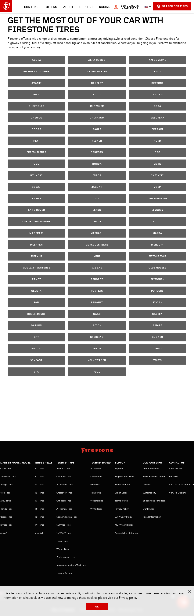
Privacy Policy (122, 509)
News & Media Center (154, 477)
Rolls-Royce (36, 314)
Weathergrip (96, 501)
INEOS (97, 175)
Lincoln (157, 210)
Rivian (157, 302)
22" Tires (39, 469)
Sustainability (149, 493)
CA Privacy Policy (123, 517)
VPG (36, 372)
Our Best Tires (63, 477)
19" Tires (39, 485)
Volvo (157, 360)
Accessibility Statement (126, 533)
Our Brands (148, 509)
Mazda (157, 233)
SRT (36, 337)
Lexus (97, 210)
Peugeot (97, 279)
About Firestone (151, 469)
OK (97, 607)
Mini (97, 256)
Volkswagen (97, 360)
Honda (97, 164)
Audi (157, 71)
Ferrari (157, 129)
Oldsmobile (157, 268)
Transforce (95, 493)
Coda (157, 106)
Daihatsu (97, 118)
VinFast (36, 360)
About (68, 7)
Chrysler (97, 106)
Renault (97, 302)
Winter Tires (62, 549)
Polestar (36, 291)
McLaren (36, 245)
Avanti (36, 83)
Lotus (97, 221)
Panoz (36, 279)
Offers (51, 7)
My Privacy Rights (124, 525)
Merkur (36, 256)
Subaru (157, 337)
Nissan (97, 268)
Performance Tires (65, 557)
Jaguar (97, 187)
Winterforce (96, 509)
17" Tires (39, 501)
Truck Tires (61, 541)
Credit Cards (121, 493)
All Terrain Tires (64, 509)
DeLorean (157, 118)
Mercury (157, 245)
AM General (157, 60)
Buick (97, 94)
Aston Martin (97, 71)
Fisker (97, 141)
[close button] (189, 591)
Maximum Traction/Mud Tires (71, 565)
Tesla (97, 348)
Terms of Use (121, 501)
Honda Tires (6, 509)
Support (86, 7)
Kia (97, 198)
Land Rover (36, 210)
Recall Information (152, 517)
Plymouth (157, 279)
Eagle (97, 129)
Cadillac (157, 94)
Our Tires (32, 7)
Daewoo (36, 118)
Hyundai (36, 175)
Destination (96, 477)
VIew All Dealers (177, 493)
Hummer (157, 164)
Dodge (36, 129)
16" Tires (39, 509)
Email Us (173, 477)
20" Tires (39, 477)
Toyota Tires (6, 525)
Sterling (97, 337)
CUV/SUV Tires (63, 533)
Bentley (97, 83)
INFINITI (157, 175)
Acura (36, 60)
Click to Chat (175, 469)
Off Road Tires (63, 501)
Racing (104, 7)
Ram (36, 302)
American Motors (36, 71)
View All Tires (63, 469)
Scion (97, 325)
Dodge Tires (6, 485)
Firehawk (95, 485)
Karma (36, 198)
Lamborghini (157, 198)
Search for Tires (175, 6)
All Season (95, 469)
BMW (36, 94)
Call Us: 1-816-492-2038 (181, 485)
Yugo (97, 372)
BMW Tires (5, 469)
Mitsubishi (157, 256)
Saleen (157, 314)
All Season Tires (64, 485)
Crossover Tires (64, 493)
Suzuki (36, 348)
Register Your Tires (124, 477)
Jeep (157, 187)
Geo (157, 152)
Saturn (36, 325)
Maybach (97, 233)
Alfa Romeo (97, 60)
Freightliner (36, 152)
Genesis (97, 152)
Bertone (157, 83)
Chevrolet (36, 106)
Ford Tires (5, 493)
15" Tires (39, 517)
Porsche (157, 291)
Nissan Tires (6, 517)
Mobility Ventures (37, 268)
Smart (157, 325)
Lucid (157, 221)
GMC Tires (5, 501)
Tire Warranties (122, 485)
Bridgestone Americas (154, 501)
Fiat (36, 141)
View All (4, 533)
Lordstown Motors (36, 221)
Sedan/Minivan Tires (66, 517)
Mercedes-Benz (96, 245)
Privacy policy (128, 597)
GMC (36, 164)
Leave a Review (64, 573)
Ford (157, 141)
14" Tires (39, 525)
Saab (97, 314)
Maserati (36, 233)
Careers (146, 485)
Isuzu (36, 187)
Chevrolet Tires (8, 477)
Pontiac (97, 291)
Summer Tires (63, 525)
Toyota (157, 348)
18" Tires (39, 493)
